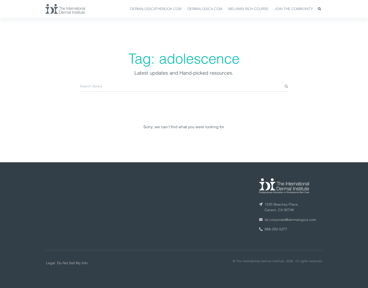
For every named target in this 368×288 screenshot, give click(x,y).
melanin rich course (248, 9)
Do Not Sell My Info (72, 263)
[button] (319, 9)
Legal (50, 263)
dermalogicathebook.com (155, 9)
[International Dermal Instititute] (65, 9)
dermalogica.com (205, 9)
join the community (294, 9)
